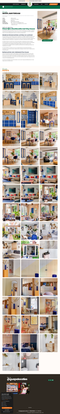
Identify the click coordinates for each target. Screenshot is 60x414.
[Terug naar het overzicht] (3, 7)
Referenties (23, 4)
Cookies (40, 412)
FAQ (41, 4)
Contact (46, 4)
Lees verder (6, 399)
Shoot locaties (16, 4)
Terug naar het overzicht (9, 6)
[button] (7, 411)
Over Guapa (36, 4)
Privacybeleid (29, 412)
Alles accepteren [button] (6, 407)
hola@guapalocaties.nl (24, 411)
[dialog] (7, 402)
